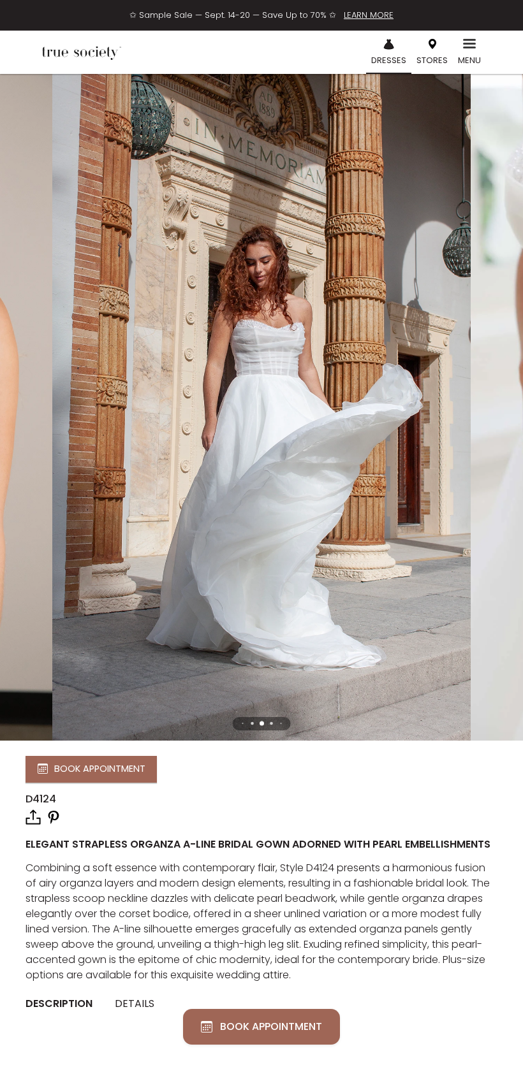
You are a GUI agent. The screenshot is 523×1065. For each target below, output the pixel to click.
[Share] (33, 817)
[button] (262, 723)
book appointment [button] (99, 768)
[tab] (64, 1004)
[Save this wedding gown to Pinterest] (53, 816)
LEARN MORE (369, 15)
